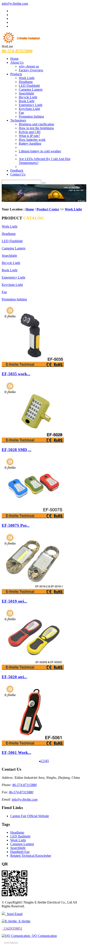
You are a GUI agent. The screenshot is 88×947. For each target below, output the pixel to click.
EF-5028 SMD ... (16, 449)
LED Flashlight (29, 85)
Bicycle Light (28, 97)
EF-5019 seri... (14, 601)
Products (16, 74)
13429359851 (12, 928)
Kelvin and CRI (29, 132)
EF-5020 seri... (14, 677)
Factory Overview (31, 70)
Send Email (13, 914)
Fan (21, 112)
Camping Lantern (31, 89)
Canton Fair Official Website (29, 816)
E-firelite (23, 921)
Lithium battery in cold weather (40, 151)
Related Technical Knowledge (30, 855)
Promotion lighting (31, 116)
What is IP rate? (29, 136)
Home (14, 58)
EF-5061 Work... (16, 752)
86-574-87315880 (17, 50)
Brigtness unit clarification (36, 124)
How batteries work (32, 139)
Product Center (48, 209)
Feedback (16, 170)
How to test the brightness (36, 128)
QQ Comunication (43, 936)
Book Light (26, 101)
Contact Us (17, 174)
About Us (16, 62)
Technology (18, 120)
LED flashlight (20, 836)
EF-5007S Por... (15, 525)
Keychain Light (29, 109)
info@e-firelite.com (15, 3)
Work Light (26, 78)
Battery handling (30, 143)
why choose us (29, 66)
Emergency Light (30, 105)
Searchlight (26, 93)
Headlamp (26, 82)
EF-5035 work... (16, 374)
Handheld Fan (19, 852)
